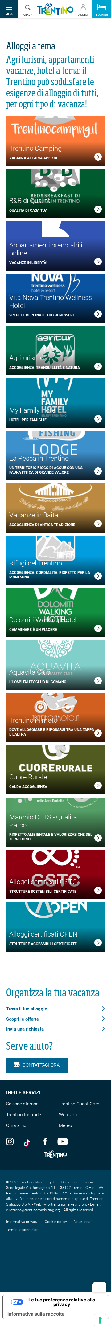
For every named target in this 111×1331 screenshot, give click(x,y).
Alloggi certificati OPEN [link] (43, 934)
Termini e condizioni (22, 1229)
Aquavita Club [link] (29, 672)
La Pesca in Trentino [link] (39, 458)
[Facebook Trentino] (45, 1141)
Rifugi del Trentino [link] (35, 563)
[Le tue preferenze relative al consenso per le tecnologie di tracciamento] (100, 1320)
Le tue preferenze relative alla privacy (61, 1302)
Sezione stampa (22, 1104)
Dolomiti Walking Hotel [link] (42, 620)
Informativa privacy (22, 1221)
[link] (98, 158)
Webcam (68, 1114)
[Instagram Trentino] (10, 1141)
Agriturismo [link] (26, 358)
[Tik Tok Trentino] (28, 1141)
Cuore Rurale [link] (28, 777)
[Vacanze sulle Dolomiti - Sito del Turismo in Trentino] (55, 9)
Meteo (65, 1125)
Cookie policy (56, 1221)
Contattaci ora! (41, 1065)
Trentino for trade (23, 1114)
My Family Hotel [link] (33, 410)
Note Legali (83, 1221)
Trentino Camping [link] (35, 148)
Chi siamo (16, 1125)
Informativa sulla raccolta (36, 1314)
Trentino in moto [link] (33, 720)
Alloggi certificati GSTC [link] (43, 882)
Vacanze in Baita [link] (33, 515)
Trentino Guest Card (79, 1104)
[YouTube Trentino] (62, 1141)
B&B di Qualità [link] (30, 201)
